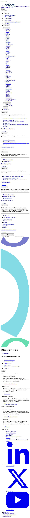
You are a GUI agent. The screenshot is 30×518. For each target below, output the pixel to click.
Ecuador (8, 47)
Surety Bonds (9, 435)
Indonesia (8, 60)
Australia (8, 30)
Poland (7, 77)
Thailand (8, 95)
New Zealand (9, 72)
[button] (6, 13)
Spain (7, 90)
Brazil (7, 35)
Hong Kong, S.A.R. (10, 56)
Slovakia (8, 85)
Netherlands (8, 71)
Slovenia (8, 86)
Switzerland (8, 92)
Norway (8, 73)
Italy (7, 62)
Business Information (10, 433)
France (7, 51)
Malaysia (8, 67)
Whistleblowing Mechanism (9, 515)
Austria (7, 32)
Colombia (8, 42)
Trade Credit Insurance (11, 431)
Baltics (7, 33)
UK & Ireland (9, 98)
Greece (7, 53)
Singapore (8, 84)
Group (7, 54)
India (7, 58)
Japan (7, 63)
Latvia (7, 65)
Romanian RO (9, 105)
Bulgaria (8, 37)
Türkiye (8, 96)
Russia (7, 81)
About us (8, 438)
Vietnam (8, 101)
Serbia (7, 82)
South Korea (9, 89)
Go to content (4, 1)
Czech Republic (9, 44)
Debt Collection (9, 434)
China (7, 40)
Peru (7, 75)
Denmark (8, 46)
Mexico (7, 68)
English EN (8, 104)
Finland (7, 49)
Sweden (8, 91)
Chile (7, 39)
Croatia (7, 43)
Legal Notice (6, 512)
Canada (7, 38)
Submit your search (19, 236)
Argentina (8, 29)
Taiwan (7, 94)
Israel (7, 61)
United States (9, 100)
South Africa (9, 87)
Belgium (8, 34)
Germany (8, 52)
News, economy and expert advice (13, 436)
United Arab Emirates (11, 99)
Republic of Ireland (10, 80)
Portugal (8, 79)
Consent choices (7, 516)
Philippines (8, 76)
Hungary (8, 57)
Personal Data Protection (8, 513)
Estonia (7, 48)
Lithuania (8, 66)
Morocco (8, 70)
